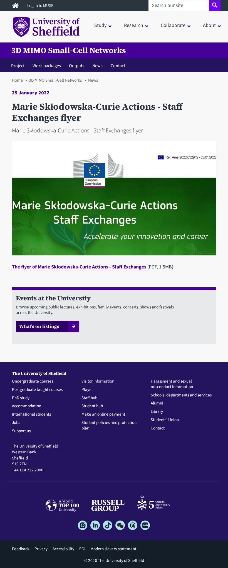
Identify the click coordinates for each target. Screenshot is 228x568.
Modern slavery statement (113, 549)
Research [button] (133, 25)
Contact (118, 65)
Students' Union (165, 420)
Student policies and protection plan (109, 425)
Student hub (92, 406)
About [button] (209, 25)
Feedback (20, 549)
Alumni (157, 403)
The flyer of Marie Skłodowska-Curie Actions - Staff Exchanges (79, 266)
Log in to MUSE (40, 5)
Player (87, 390)
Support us (21, 431)
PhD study (20, 398)
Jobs (16, 423)
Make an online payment (103, 414)
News (97, 65)
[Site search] (215, 5)
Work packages (47, 65)
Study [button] (100, 25)
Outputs (76, 65)
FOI (82, 549)
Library (157, 411)
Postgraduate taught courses (37, 390)
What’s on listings (39, 326)
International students (31, 414)
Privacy (41, 549)
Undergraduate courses (32, 381)
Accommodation (26, 406)
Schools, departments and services (181, 395)
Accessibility (63, 549)
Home (17, 80)
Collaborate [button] (173, 25)
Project (17, 65)
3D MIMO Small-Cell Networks (68, 50)
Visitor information (97, 381)
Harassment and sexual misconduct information (172, 384)
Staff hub (89, 398)
